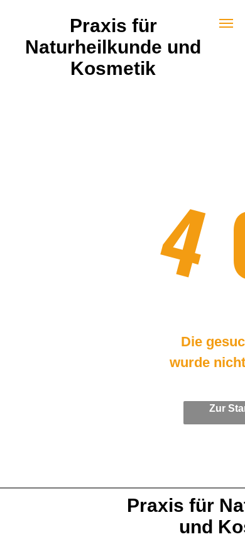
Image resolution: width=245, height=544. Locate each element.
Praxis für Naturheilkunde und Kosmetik (113, 47)
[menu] (226, 23)
